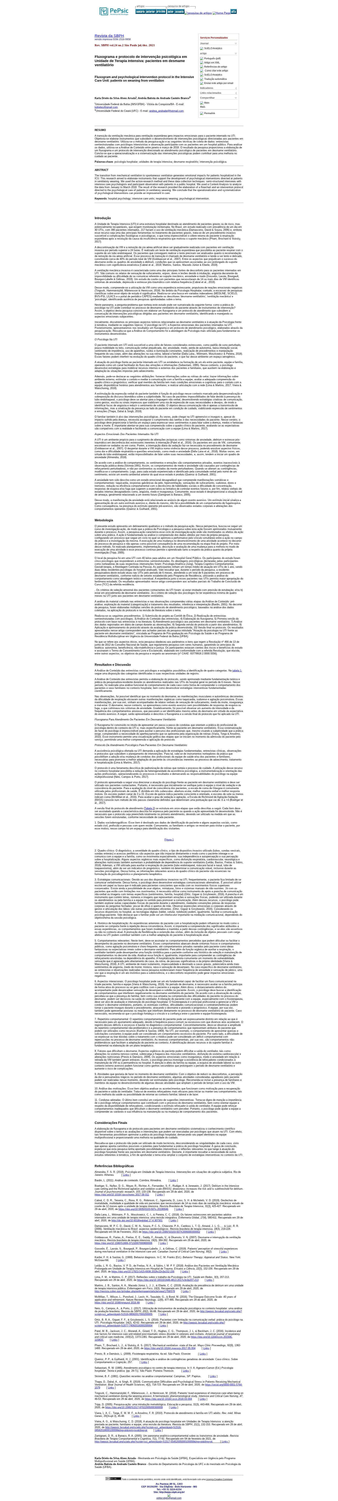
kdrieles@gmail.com (106, 107)
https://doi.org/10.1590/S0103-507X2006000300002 (171, 1231)
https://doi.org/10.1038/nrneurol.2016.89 (117, 1302)
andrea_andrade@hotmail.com (166, 110)
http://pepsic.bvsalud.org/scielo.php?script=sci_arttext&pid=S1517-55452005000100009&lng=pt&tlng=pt (153, 1441)
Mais (206, 103)
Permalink (209, 113)
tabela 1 (236, 670)
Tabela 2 (149, 808)
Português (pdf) (212, 58)
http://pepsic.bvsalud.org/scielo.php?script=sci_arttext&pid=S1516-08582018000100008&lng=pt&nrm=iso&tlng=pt (138, 1429)
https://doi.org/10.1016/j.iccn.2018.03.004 (168, 1398)
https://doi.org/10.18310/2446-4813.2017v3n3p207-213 (168, 1279)
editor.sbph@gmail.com (169, 1498)
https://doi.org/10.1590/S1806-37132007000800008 (123, 1243)
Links (126, 1174)
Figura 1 (169, 839)
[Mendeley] (202, 103)
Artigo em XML (212, 62)
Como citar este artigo (216, 70)
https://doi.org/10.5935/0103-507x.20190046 (143, 1209)
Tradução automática (215, 79)
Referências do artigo (215, 66)
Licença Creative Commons (219, 1479)
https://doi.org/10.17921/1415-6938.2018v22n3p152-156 (142, 1271)
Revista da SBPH (109, 36)
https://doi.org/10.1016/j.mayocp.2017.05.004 (169, 1348)
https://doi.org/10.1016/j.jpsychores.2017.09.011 (122, 1194)
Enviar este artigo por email (218, 83)
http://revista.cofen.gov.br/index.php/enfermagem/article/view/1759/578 (135, 1291)
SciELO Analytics (213, 48)
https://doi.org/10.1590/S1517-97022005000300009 (134, 1407)
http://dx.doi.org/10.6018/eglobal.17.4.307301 (137, 1220)
